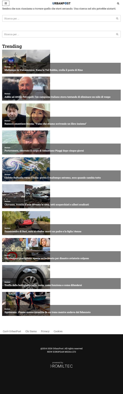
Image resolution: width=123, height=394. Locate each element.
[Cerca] (118, 3)
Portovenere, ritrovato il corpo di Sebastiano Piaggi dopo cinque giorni (44, 150)
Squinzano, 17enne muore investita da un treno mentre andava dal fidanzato (47, 312)
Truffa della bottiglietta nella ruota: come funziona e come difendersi (43, 285)
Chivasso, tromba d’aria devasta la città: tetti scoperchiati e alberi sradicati (46, 204)
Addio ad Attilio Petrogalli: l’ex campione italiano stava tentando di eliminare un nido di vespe (57, 96)
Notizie (7, 67)
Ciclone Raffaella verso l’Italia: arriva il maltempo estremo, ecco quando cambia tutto (52, 177)
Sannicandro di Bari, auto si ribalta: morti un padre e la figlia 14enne (42, 231)
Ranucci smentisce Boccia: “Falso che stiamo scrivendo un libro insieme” (45, 123)
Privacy (45, 331)
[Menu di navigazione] (5, 3)
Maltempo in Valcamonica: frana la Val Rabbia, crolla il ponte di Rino (43, 69)
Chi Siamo (31, 331)
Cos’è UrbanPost (12, 331)
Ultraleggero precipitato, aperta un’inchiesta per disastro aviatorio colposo (46, 258)
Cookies (58, 331)
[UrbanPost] (61, 3)
